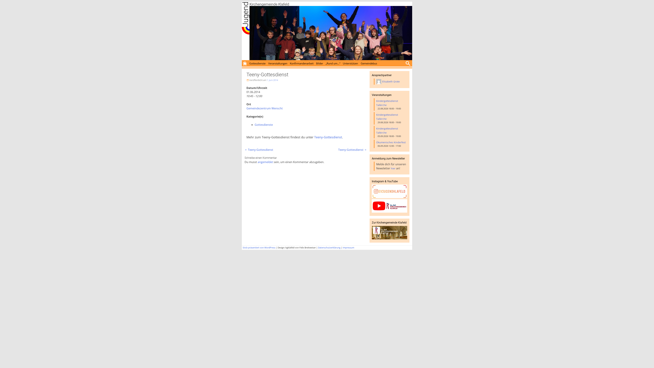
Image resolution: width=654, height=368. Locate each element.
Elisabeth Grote (391, 81)
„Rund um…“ (333, 63)
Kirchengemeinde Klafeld (269, 4)
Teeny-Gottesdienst (328, 137)
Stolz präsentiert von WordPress (259, 247)
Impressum (348, 247)
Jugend (245, 14)
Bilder (319, 63)
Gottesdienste (257, 63)
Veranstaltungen (277, 63)
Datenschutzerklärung (329, 247)
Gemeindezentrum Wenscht (264, 108)
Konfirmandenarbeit (302, 63)
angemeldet (265, 162)
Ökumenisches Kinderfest (391, 142)
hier (393, 168)
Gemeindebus (369, 63)
